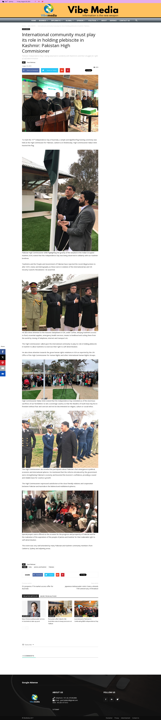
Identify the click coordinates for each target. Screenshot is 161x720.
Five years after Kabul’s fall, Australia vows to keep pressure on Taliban (60, 621)
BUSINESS (42, 20)
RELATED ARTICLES (30, 596)
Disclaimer (109, 718)
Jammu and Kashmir (40, 567)
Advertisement (125, 718)
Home (33, 20)
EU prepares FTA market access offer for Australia (37, 587)
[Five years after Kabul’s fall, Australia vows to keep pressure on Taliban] (60, 609)
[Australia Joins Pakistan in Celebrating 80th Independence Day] (86, 609)
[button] (136, 20)
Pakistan (51, 567)
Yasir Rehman (31, 62)
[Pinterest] (2, 362)
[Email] (2, 368)
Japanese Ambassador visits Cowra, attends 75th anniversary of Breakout (81, 587)
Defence (113, 20)
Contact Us (125, 20)
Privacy (117, 718)
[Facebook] (35, 1)
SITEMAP (56, 709)
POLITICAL (92, 20)
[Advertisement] (60, 556)
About (104, 20)
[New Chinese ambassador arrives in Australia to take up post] (34, 609)
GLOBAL (69, 20)
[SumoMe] (2, 373)
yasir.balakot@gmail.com (69, 700)
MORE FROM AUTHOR (48, 596)
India (30, 567)
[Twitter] (42, 1)
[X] (2, 357)
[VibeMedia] (80, 10)
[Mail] (39, 1)
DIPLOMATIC (56, 20)
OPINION (80, 20)
